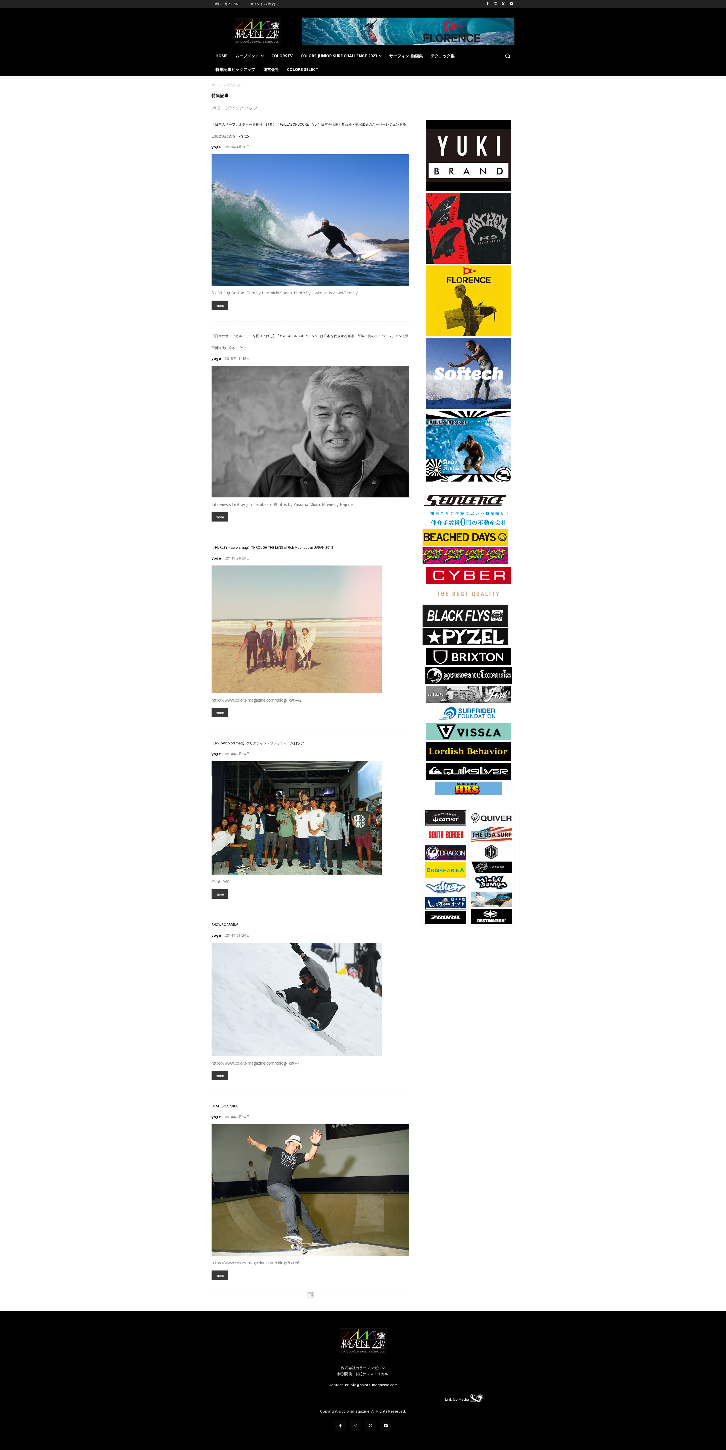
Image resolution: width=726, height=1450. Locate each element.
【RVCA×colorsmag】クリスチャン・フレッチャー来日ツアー (259, 743)
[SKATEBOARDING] (310, 1190)
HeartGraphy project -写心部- (233, 1306)
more (220, 305)
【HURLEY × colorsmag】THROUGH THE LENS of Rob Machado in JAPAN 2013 (272, 548)
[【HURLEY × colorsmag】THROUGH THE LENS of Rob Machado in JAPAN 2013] (310, 629)
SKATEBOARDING (225, 1106)
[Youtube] (511, 4)
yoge (216, 146)
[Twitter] (503, 4)
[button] (507, 56)
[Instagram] (495, 4)
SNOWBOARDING (225, 925)
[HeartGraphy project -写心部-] (310, 1381)
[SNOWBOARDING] (310, 999)
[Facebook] (487, 4)
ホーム (217, 85)
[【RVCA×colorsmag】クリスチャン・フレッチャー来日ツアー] (310, 818)
